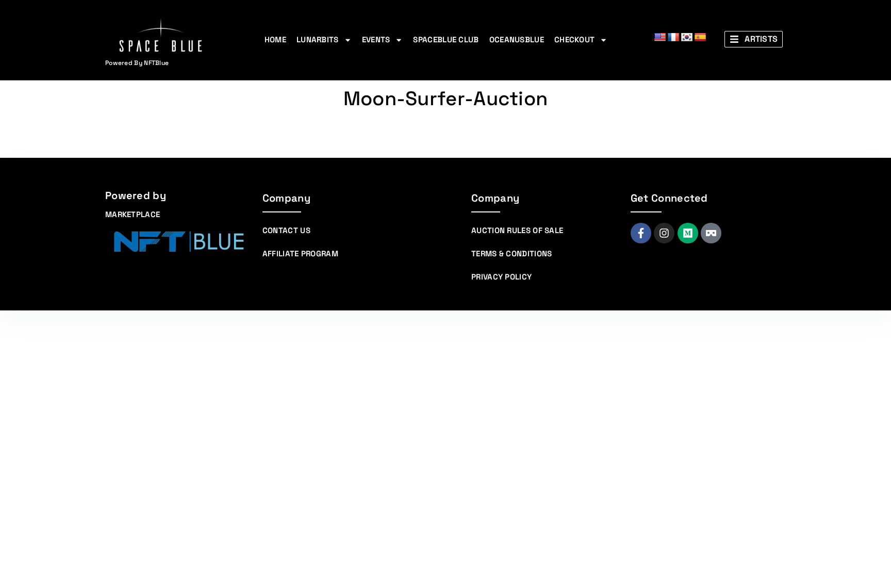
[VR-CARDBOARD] (711, 233)
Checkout (574, 39)
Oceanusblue (516, 39)
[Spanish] (700, 37)
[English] (660, 37)
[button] (753, 39)
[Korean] (687, 37)
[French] (673, 37)
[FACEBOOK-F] (641, 233)
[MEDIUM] (688, 233)
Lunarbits (317, 39)
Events (376, 39)
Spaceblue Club (445, 39)
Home (275, 39)
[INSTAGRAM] (664, 233)
